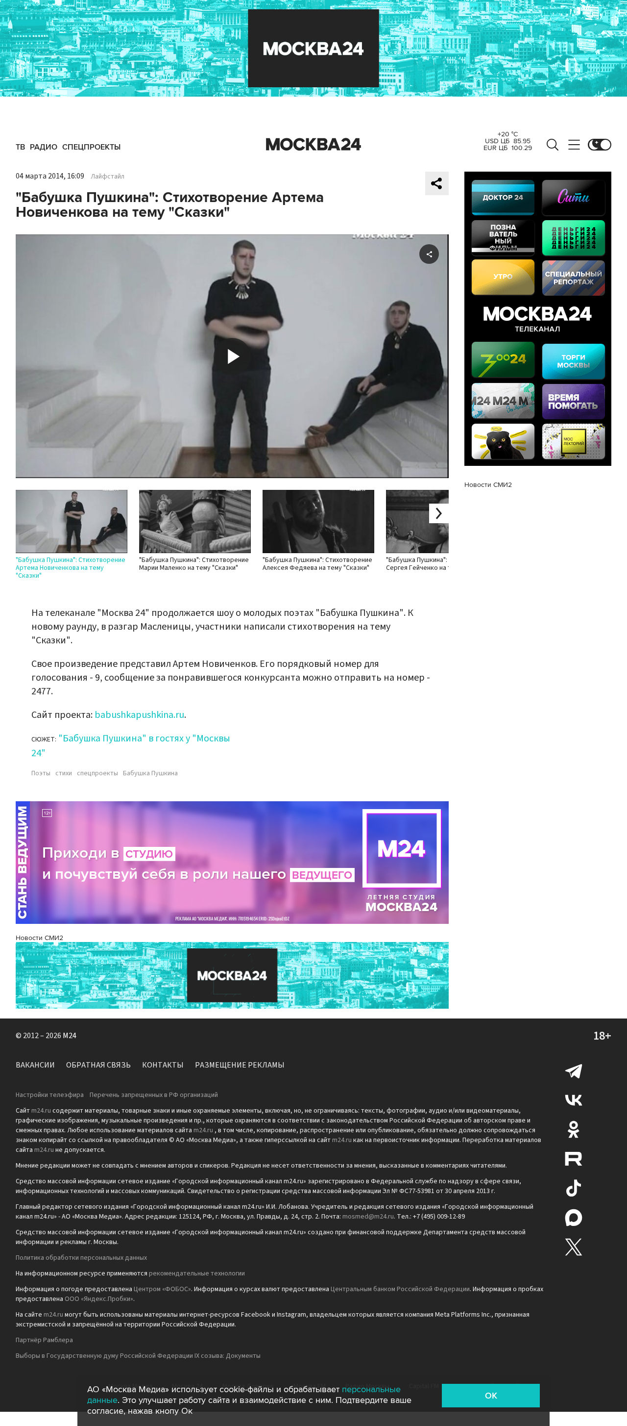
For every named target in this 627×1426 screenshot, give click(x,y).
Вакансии (35, 1065)
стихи (63, 773)
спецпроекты (97, 773)
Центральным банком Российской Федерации (400, 1289)
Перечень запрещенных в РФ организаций (154, 1095)
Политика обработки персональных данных (81, 1258)
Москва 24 (313, 144)
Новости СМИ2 (39, 938)
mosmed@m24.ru (368, 1217)
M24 (69, 1035)
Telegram (573, 1070)
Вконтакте (573, 1100)
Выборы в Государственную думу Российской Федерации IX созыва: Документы (138, 1356)
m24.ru (41, 1111)
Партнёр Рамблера (44, 1340)
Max (573, 1217)
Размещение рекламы (240, 1065)
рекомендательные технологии (197, 1273)
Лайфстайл (107, 176)
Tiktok (573, 1188)
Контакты (163, 1065)
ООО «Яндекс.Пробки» (99, 1299)
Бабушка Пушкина (150, 773)
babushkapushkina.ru (139, 715)
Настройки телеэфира (50, 1095)
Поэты (40, 773)
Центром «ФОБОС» (162, 1289)
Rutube (573, 1159)
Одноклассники (573, 1129)
